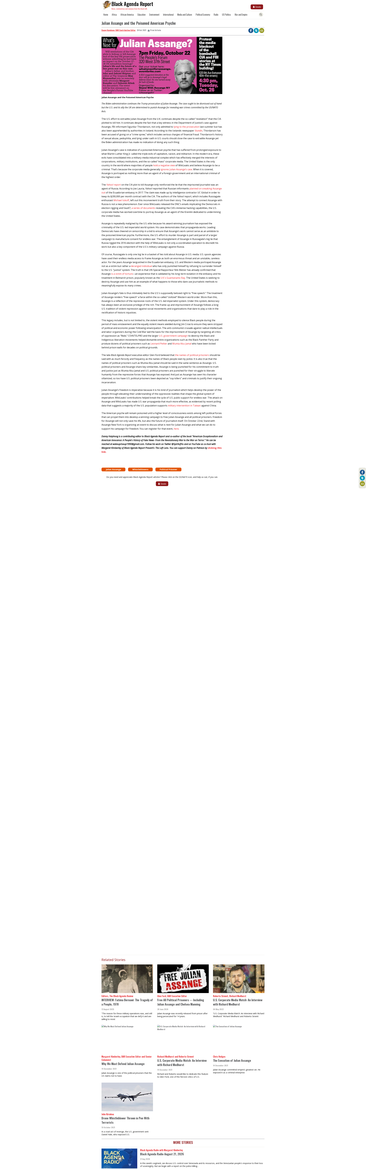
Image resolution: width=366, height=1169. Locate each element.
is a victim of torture (122, 273)
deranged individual (141, 266)
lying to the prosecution (186, 126)
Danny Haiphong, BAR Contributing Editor (119, 30)
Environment (154, 14)
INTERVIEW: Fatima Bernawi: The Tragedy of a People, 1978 (127, 1002)
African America (127, 14)
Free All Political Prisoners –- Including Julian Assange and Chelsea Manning (180, 1002)
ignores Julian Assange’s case (176, 169)
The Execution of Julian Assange (232, 1060)
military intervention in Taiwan (184, 405)
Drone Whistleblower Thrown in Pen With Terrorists (125, 1120)
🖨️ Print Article (154, 30)
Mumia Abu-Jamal (181, 343)
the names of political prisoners (192, 355)
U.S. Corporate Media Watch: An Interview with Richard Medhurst (237, 1002)
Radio (216, 14)
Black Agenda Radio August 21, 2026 (162, 1154)
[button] (162, 66)
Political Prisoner (168, 469)
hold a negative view (164, 165)
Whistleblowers (140, 469)
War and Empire (241, 14)
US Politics (226, 14)
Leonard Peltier (159, 343)
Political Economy (203, 14)
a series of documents (143, 208)
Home (105, 14)
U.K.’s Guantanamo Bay (172, 277)
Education (142, 14)
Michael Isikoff (121, 200)
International (168, 14)
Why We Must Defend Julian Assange (123, 1063)
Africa (114, 14)
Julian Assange (113, 469)
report (113, 184)
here (176, 428)
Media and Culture (184, 14)
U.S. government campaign (173, 335)
